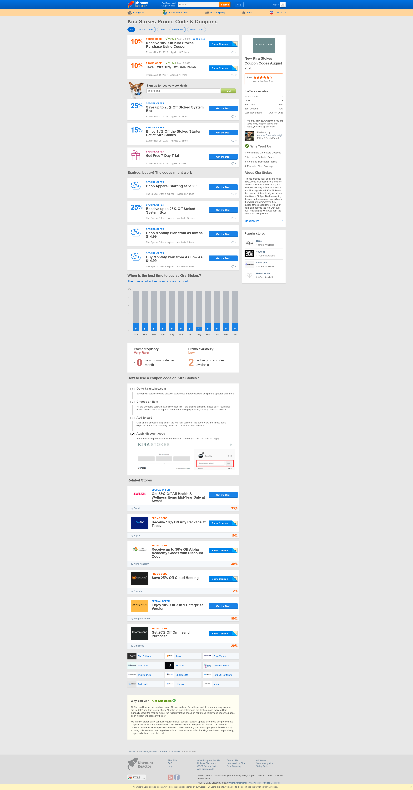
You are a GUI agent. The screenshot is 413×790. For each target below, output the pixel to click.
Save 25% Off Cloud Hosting (175, 578)
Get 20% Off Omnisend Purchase (171, 634)
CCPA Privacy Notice (207, 766)
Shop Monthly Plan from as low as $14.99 (174, 235)
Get (229, 90)
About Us (172, 760)
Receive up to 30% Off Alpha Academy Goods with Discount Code (177, 553)
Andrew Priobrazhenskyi (269, 135)
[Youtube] (171, 777)
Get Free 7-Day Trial (162, 156)
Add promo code (205, 769)
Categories (139, 12)
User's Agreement (237, 783)
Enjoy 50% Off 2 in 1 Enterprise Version (177, 607)
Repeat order (196, 29)
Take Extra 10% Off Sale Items (171, 67)
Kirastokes (252, 221)
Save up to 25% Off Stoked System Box (175, 109)
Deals (163, 29)
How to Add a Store (236, 763)
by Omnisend (137, 645)
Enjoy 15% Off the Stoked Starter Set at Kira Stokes (173, 133)
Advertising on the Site (208, 760)
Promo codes (146, 29)
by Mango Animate (140, 618)
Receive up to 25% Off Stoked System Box (170, 210)
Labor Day (280, 12)
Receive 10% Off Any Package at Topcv (179, 524)
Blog (239, 4)
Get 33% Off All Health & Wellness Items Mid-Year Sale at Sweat (178, 497)
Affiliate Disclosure (271, 783)
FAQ (170, 763)
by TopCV (136, 535)
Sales (249, 12)
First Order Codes (178, 12)
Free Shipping (217, 12)
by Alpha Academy (140, 564)
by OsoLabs (137, 591)
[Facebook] (177, 777)
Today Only (262, 766)
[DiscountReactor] (138, 4)
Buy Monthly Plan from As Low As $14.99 (174, 259)
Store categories (264, 763)
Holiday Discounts (206, 763)
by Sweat (135, 508)
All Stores (261, 760)
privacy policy (271, 787)
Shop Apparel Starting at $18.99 (172, 186)
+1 (236, 52)
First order (177, 29)
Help (170, 766)
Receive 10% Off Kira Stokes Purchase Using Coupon (170, 45)
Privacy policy (254, 783)
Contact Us (232, 760)
